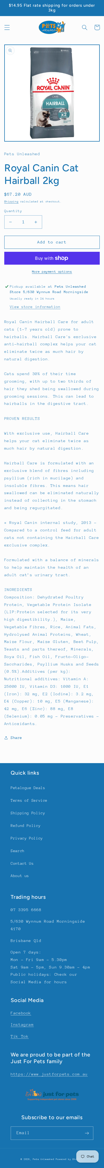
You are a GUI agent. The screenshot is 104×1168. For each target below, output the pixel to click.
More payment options (52, 271)
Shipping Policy (28, 813)
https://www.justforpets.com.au (49, 1074)
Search (18, 851)
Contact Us (22, 863)
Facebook (21, 1013)
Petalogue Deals (28, 788)
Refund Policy (26, 825)
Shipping (11, 201)
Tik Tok (20, 1036)
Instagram (22, 1024)
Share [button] (16, 737)
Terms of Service (29, 800)
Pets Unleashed (44, 1159)
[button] (7, 27)
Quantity (13, 211)
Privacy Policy (27, 838)
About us (20, 876)
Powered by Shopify (69, 1159)
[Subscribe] (87, 1133)
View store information (35, 307)
